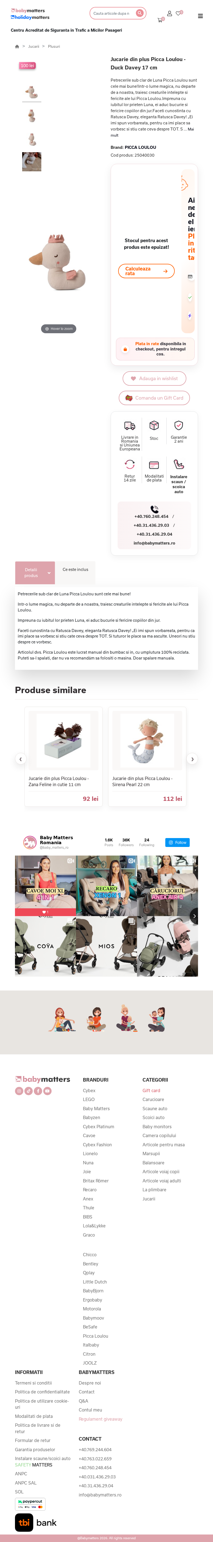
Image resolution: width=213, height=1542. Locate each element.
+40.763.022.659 (95, 1458)
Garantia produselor (35, 1449)
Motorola (92, 1308)
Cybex (89, 1090)
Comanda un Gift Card (159, 397)
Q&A (83, 1400)
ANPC (21, 1473)
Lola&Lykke (94, 1225)
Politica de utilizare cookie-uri (42, 1404)
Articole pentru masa (164, 1144)
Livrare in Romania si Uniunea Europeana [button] (130, 443)
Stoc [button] (154, 438)
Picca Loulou (95, 1335)
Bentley (90, 1263)
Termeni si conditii (33, 1382)
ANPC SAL (26, 1482)
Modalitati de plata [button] (154, 478)
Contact (87, 1391)
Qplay (89, 1272)
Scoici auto (153, 1117)
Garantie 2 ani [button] (179, 439)
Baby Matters (96, 1108)
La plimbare (154, 1189)
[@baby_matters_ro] (30, 842)
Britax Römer (96, 1180)
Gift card (151, 1090)
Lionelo (90, 1153)
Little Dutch (95, 1281)
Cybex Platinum (98, 1126)
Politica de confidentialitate (42, 1391)
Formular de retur (32, 1440)
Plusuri (54, 46)
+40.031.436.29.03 (97, 1476)
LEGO (89, 1099)
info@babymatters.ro (154, 543)
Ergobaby (92, 1299)
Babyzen (91, 1117)
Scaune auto (155, 1108)
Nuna (88, 1162)
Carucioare (153, 1099)
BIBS (87, 1216)
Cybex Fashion (97, 1144)
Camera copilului (159, 1135)
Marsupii (151, 1153)
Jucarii (34, 46)
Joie (87, 1171)
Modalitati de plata (34, 1416)
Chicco (90, 1254)
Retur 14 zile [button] (130, 478)
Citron (89, 1354)
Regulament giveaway (100, 1418)
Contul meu (90, 1409)
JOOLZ (90, 1362)
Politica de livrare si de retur (37, 1428)
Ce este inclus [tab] (75, 569)
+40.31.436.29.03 (151, 525)
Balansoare (153, 1162)
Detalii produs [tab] (31, 572)
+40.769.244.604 (95, 1449)
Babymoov (93, 1317)
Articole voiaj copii (161, 1171)
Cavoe (89, 1135)
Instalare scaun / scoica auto (178, 484)
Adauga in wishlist (158, 378)
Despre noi (90, 1382)
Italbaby (91, 1344)
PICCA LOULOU (140, 147)
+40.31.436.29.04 (154, 534)
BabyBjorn (93, 1290)
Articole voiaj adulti (162, 1180)
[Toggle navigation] (200, 17)
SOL (19, 1491)
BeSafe (90, 1326)
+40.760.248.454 (151, 516)
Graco (89, 1234)
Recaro (90, 1189)
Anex (88, 1198)
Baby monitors (157, 1126)
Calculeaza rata (138, 271)
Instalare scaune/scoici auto (42, 1461)
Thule (88, 1207)
